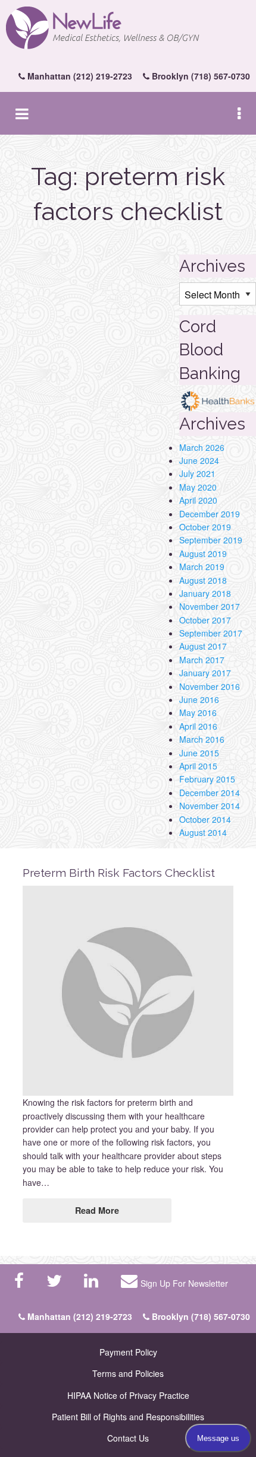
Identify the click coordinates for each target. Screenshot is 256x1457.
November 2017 (209, 606)
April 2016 (198, 726)
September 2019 (210, 540)
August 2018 (203, 580)
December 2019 (209, 514)
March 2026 (201, 447)
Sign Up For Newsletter (184, 1283)
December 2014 (209, 793)
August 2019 (203, 553)
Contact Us (128, 1438)
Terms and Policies (128, 1373)
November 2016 (209, 686)
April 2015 (198, 766)
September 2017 (210, 633)
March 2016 (201, 739)
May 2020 (198, 487)
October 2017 (205, 620)
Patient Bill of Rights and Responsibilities (128, 1417)
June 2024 (199, 460)
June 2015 (199, 753)
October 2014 (205, 819)
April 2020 (198, 500)
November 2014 (209, 806)
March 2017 (201, 660)
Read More (97, 1210)
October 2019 (205, 527)
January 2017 (205, 673)
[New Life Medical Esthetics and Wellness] (128, 28)
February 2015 (207, 779)
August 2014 (203, 832)
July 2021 (197, 473)
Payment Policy (128, 1352)
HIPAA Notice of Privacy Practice (128, 1395)
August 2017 (203, 646)
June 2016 (199, 699)
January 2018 (205, 593)
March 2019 (201, 566)
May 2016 (198, 712)
